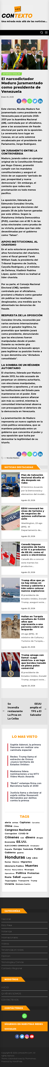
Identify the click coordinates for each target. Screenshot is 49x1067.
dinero (30, 837)
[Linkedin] (40, 101)
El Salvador (34, 846)
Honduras (15, 857)
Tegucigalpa (11, 881)
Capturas (25, 822)
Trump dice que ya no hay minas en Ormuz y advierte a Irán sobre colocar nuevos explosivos (33, 585)
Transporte (23, 881)
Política (21, 873)
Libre (35, 858)
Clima (16, 826)
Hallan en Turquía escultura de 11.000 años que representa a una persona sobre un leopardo (33, 623)
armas (15, 823)
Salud (16, 877)
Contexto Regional (11, 968)
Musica (8, 870)
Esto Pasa (6, 925)
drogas (39, 838)
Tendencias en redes (12, 950)
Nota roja (6, 931)
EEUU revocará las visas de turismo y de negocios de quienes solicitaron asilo (33, 513)
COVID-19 (23, 833)
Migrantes (26, 862)
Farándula (28, 849)
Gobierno (10, 852)
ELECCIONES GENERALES (17, 846)
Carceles (36, 823)
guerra (20, 852)
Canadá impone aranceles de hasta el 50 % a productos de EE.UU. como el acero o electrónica (33, 549)
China (8, 826)
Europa (17, 849)
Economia (10, 842)
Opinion (5, 956)
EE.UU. (21, 842)
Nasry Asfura (17, 870)
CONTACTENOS (10, 999)
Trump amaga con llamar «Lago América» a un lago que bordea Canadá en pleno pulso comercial (33, 662)
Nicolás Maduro (13, 458)
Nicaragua (29, 870)
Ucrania (9, 884)
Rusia (8, 877)
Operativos (9, 873)
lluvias (8, 862)
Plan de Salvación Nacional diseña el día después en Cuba (32, 479)
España (8, 849)
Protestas (33, 873)
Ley (28, 857)
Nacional (6, 919)
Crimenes (12, 837)
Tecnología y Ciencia (12, 962)
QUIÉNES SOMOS (11, 993)
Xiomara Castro (23, 884)
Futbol (38, 849)
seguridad (27, 877)
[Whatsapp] (29, 101)
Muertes (31, 865)
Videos (5, 943)
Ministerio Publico (14, 866)
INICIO (5, 987)
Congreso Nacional (18, 830)
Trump (34, 881)
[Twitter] (35, 101)
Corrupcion (11, 833)
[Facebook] (19, 101)
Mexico (15, 862)
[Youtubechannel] (32, 1036)
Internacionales (9, 937)
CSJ (22, 838)
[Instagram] (24, 101)
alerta (8, 822)
